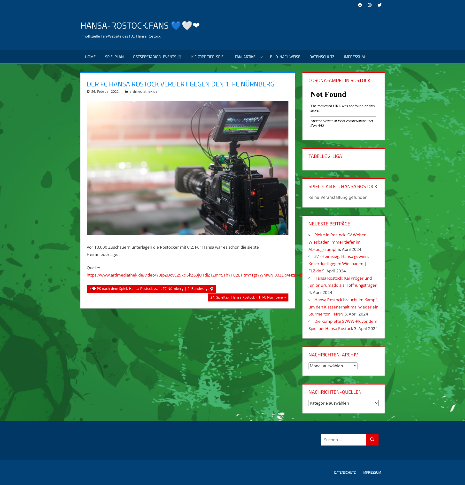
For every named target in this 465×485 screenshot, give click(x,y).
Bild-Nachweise (285, 57)
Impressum (354, 57)
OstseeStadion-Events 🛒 (157, 57)
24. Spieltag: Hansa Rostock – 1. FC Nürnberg (246, 298)
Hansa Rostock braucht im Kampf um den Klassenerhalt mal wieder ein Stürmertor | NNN (343, 307)
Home (90, 57)
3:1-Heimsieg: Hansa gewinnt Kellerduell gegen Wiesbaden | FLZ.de (339, 264)
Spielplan (114, 57)
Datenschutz (322, 57)
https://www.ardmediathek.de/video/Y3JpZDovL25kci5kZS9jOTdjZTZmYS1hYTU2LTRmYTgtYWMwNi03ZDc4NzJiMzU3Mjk (200, 275)
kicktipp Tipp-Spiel (208, 57)
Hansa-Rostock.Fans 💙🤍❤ (140, 25)
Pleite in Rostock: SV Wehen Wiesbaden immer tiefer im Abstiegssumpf (337, 242)
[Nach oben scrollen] (457, 477)
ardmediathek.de (143, 91)
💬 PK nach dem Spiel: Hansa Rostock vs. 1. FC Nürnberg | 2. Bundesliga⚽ (153, 289)
